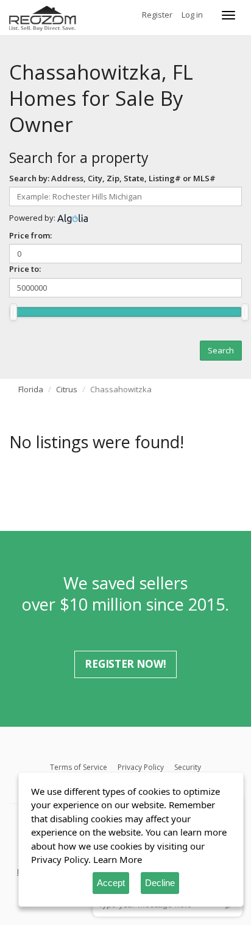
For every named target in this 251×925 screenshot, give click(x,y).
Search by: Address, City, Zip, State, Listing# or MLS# (112, 178)
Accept (111, 883)
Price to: (25, 268)
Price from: (30, 235)
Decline (160, 883)
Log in (192, 14)
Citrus (66, 389)
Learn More (117, 859)
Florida (30, 389)
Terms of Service (78, 767)
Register (157, 14)
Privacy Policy (141, 767)
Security (187, 767)
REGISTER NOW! (125, 664)
